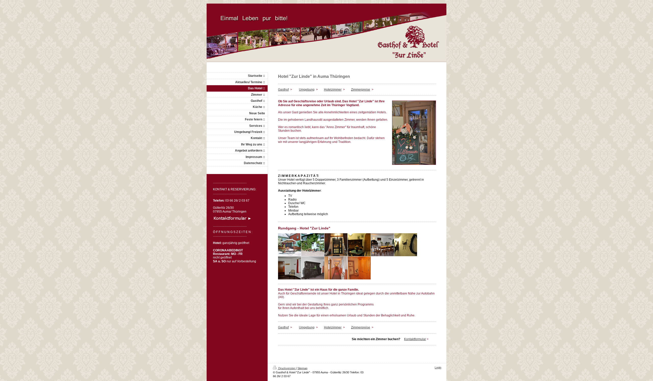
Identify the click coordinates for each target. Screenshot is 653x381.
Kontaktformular (415, 339)
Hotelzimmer (333, 89)
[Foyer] (359, 244)
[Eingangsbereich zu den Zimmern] (312, 267)
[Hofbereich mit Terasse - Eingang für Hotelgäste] (289, 244)
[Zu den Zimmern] (289, 267)
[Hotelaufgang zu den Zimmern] (382, 244)
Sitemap (302, 368)
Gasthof (283, 89)
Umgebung (307, 89)
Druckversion (287, 368)
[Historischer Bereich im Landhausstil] (359, 267)
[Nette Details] (405, 244)
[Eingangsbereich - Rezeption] (335, 244)
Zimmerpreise (360, 89)
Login (438, 367)
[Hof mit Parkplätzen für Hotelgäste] (312, 244)
